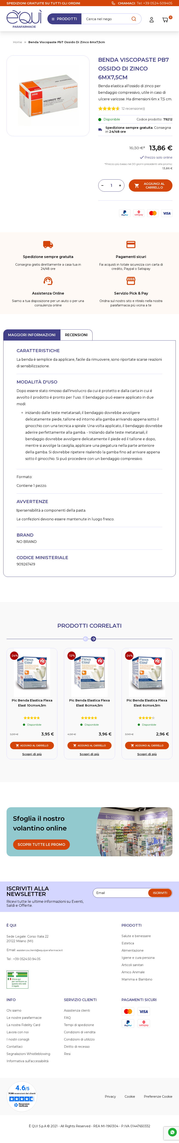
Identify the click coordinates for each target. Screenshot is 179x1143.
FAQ (67, 1018)
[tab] (31, 334)
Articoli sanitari (132, 965)
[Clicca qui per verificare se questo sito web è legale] (17, 979)
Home (17, 42)
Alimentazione (133, 950)
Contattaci (14, 1047)
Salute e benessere (136, 936)
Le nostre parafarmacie (24, 1018)
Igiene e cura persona (138, 958)
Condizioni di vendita (79, 1032)
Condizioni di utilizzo (79, 1039)
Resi (67, 1054)
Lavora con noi (18, 1032)
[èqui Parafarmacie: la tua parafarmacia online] (24, 19)
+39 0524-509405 (157, 3)
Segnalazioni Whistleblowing (28, 1054)
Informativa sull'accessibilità (27, 1061)
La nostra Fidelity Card (23, 1025)
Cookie (130, 1097)
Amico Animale (133, 972)
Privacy (110, 1097)
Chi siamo (14, 1010)
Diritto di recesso (77, 1047)
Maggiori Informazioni (32, 335)
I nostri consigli (18, 1039)
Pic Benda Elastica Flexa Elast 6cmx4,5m (147, 702)
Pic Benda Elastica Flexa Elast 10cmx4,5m (32, 702)
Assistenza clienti (77, 1010)
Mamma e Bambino (137, 979)
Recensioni (76, 335)
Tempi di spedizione (79, 1025)
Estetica (128, 943)
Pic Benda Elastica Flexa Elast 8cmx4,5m (89, 702)
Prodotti (64, 20)
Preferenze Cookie (158, 1097)
